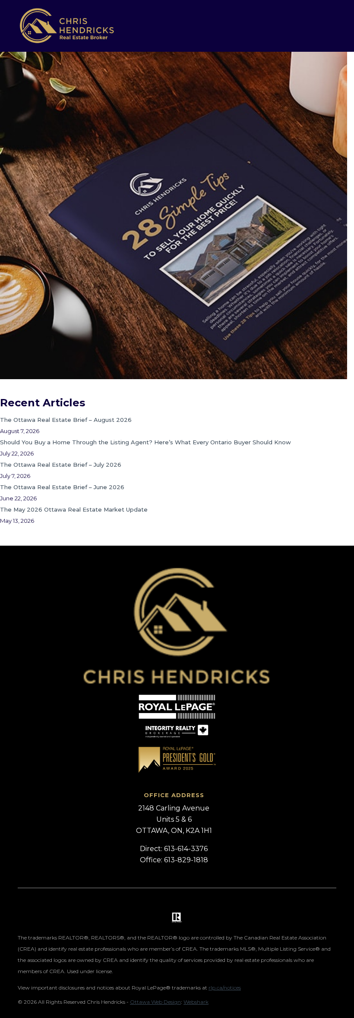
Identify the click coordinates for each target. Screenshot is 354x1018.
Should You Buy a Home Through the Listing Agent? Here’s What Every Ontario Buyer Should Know (145, 442)
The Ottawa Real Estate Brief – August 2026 (66, 419)
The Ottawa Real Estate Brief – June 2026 (62, 487)
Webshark (196, 1002)
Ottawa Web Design (155, 1002)
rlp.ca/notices (225, 987)
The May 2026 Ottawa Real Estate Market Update (74, 509)
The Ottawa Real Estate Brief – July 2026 (60, 464)
